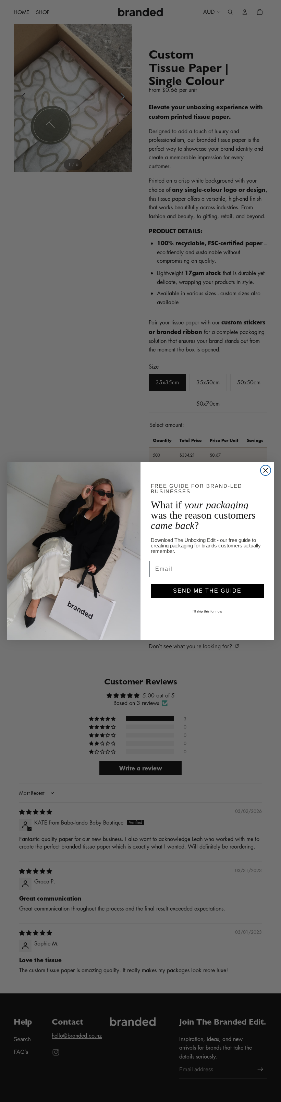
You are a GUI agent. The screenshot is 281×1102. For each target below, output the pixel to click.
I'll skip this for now (207, 611)
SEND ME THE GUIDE (207, 591)
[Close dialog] (265, 470)
